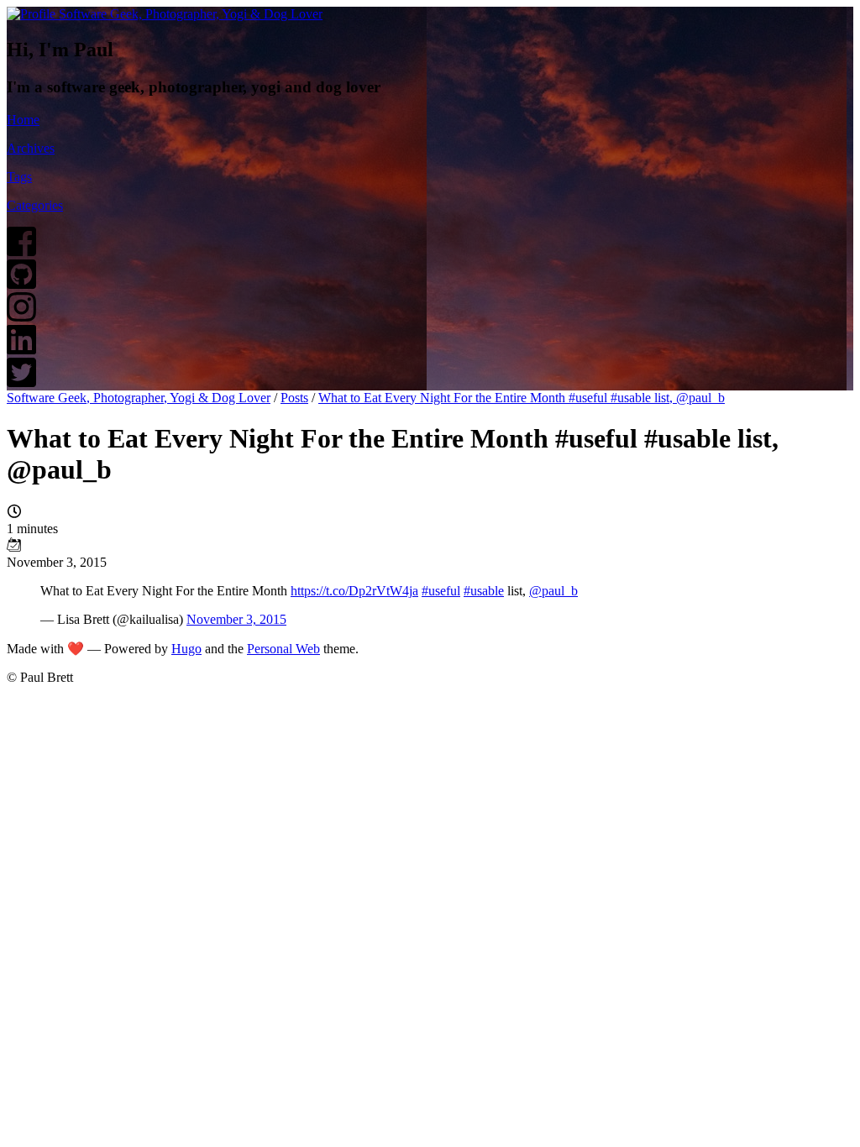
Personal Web (283, 649)
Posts (294, 397)
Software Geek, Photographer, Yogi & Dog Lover (138, 397)
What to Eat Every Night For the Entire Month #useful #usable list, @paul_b (521, 397)
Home (23, 120)
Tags (19, 177)
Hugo (186, 649)
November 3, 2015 (236, 619)
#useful (441, 591)
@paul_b (553, 591)
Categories (35, 205)
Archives (31, 148)
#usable (484, 591)
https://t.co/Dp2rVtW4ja (354, 591)
